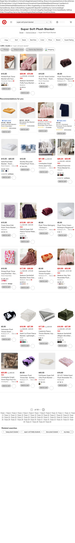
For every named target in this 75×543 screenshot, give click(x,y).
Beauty (49, 3)
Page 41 (40, 419)
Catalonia (42, 335)
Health (12, 6)
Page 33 (59, 417)
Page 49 (42, 422)
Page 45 (66, 419)
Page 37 (14, 419)
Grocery (26, 3)
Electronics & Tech (54, 6)
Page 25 (7, 417)
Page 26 (14, 417)
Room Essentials (44, 81)
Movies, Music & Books (13, 8)
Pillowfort (4, 229)
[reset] (47, 22)
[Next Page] (73, 40)
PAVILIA (59, 170)
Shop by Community (52, 8)
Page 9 (48, 413)
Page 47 (29, 422)
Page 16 (20, 415)
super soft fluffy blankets (32, 432)
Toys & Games (43, 6)
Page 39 (27, 419)
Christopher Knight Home (44, 168)
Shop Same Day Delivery (17, 12)
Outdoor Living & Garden (14, 3)
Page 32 (53, 417)
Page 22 (59, 415)
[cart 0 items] (71, 22)
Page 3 (14, 413)
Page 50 (48, 422)
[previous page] (31, 409)
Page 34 (66, 417)
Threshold (4, 81)
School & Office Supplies (29, 6)
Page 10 (54, 413)
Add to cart (6, 89)
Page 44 (59, 419)
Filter (6, 40)
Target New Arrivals (6, 1)
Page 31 (46, 417)
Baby (45, 3)
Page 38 (20, 419)
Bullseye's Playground (62, 81)
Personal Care (57, 3)
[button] (6, 120)
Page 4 (20, 413)
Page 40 (33, 419)
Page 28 (27, 417)
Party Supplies (26, 8)
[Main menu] (11, 22)
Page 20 (46, 415)
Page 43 (53, 419)
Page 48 (35, 422)
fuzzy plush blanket (12, 432)
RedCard (35, 12)
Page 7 (37, 413)
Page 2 (8, 413)
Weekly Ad (64, 10)
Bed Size (33, 40)
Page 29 (33, 417)
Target (21, 33)
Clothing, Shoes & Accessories (47, 1)
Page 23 (66, 415)
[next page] (43, 409)
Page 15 (14, 415)
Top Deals (44, 10)
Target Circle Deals (54, 10)
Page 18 (33, 415)
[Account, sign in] (61, 22)
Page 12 (67, 413)
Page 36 (7, 419)
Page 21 (53, 415)
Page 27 (20, 417)
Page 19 (40, 415)
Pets (8, 6)
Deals (7, 10)
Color (42, 40)
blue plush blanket (52, 432)
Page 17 (27, 415)
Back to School (18, 1)
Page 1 (3, 413)
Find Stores (51, 12)
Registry (29, 12)
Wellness (17, 6)
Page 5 (25, 413)
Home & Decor (63, 1)
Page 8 (42, 413)
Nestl (21, 338)
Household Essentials (36, 3)
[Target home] (4, 22)
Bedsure (22, 85)
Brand (58, 40)
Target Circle (42, 12)
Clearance (12, 10)
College (27, 1)
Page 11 (61, 413)
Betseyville (60, 380)
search (51, 22)
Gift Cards (41, 8)
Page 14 (7, 415)
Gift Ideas (34, 8)
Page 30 (40, 417)
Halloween (33, 1)
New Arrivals (20, 10)
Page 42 (46, 419)
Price (50, 40)
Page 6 (31, 413)
